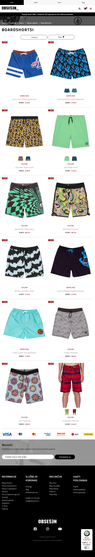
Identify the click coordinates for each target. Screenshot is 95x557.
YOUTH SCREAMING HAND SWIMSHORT (70, 291)
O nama (4, 506)
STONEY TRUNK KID (70, 353)
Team (59, 2)
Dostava (5, 491)
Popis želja (53, 494)
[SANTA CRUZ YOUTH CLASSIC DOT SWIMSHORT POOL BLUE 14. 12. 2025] (24, 323)
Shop (11, 2)
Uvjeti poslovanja (79, 492)
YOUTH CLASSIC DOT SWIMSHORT (24, 353)
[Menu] (91, 530)
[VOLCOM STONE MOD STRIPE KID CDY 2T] (70, 385)
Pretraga (29, 486)
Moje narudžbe (54, 485)
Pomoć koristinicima (9, 485)
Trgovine (5, 508)
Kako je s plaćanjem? (9, 488)
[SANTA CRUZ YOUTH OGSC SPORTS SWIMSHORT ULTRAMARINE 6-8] (24, 63)
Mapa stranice (7, 483)
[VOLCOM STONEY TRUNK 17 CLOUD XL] (70, 323)
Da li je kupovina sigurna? (11, 494)
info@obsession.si (32, 501)
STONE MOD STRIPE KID (70, 421)
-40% (51, 302)
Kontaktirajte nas (32, 492)
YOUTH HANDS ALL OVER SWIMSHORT (70, 99)
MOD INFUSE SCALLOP (70, 229)
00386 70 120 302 (33, 498)
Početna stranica (9, 22)
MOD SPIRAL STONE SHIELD (24, 229)
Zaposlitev (5, 503)
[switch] (86, 547)
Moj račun (52, 483)
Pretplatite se (65, 456)
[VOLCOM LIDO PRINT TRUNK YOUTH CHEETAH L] (24, 131)
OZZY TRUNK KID (24, 421)
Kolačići (75, 486)
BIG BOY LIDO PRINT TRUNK (24, 291)
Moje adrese (53, 488)
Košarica (52, 491)
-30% (5, 42)
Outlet (35, 2)
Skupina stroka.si (50, 537)
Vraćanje (5, 497)
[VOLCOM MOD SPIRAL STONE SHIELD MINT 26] (24, 199)
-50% (51, 364)
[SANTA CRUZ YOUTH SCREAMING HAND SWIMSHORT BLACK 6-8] (70, 261)
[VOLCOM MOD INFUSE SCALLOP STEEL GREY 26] (70, 199)
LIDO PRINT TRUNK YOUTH (24, 167)
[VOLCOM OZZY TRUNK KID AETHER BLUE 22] (24, 385)
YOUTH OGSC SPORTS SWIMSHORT (24, 99)
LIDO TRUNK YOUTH (71, 167)
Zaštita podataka (79, 489)
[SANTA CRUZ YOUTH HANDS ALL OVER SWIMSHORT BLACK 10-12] (70, 63)
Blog (83, 2)
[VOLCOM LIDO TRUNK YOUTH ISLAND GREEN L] (70, 131)
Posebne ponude (8, 500)
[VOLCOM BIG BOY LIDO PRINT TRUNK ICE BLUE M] (24, 261)
